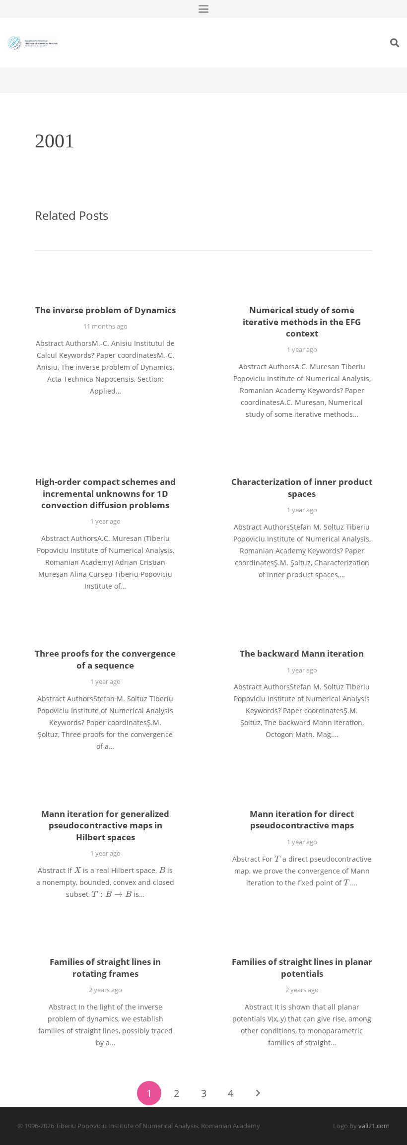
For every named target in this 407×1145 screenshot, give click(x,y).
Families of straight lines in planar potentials (302, 967)
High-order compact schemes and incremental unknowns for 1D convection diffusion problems (105, 493)
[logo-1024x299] (32, 42)
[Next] (258, 1093)
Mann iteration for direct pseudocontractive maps (302, 819)
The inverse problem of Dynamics (105, 310)
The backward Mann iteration (302, 653)
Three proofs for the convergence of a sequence (105, 659)
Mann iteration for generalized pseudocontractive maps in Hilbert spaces (105, 825)
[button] (203, 9)
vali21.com (374, 1126)
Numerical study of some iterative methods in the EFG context (302, 321)
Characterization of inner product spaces (301, 487)
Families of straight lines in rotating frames (105, 967)
